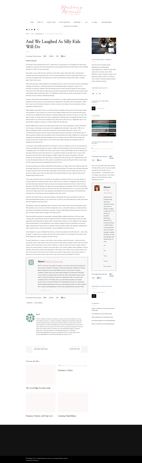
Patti (28, 51)
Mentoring (77, 22)
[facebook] (93, 93)
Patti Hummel (38, 302)
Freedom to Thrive (65, 370)
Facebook (106, 261)
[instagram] (96, 93)
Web (105, 250)
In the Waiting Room (109, 320)
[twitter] (99, 93)
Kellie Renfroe (108, 192)
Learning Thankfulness (67, 416)
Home (32, 22)
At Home (94, 22)
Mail (42, 290)
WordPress (36, 460)
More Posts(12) (47, 290)
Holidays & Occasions (70, 26)
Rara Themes (64, 458)
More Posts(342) (107, 266)
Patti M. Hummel (54, 261)
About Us (40, 22)
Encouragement (107, 22)
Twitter (105, 256)
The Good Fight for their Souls (38, 388)
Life (86, 22)
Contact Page (51, 22)
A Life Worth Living (106, 314)
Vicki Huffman (95, 314)
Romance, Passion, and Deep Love (39, 416)
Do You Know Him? (64, 22)
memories (29, 302)
